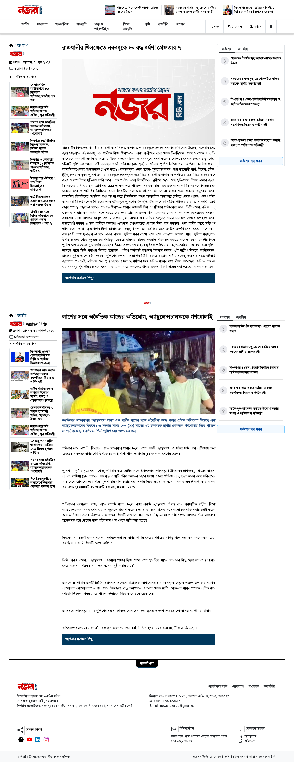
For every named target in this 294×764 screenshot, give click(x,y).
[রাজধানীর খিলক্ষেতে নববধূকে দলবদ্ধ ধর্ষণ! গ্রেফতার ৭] (139, 102)
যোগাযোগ (238, 686)
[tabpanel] (251, 109)
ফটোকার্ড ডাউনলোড (26, 69)
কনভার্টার (269, 686)
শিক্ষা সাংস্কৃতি (127, 26)
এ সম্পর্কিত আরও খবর (22, 77)
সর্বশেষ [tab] (227, 49)
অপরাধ (180, 24)
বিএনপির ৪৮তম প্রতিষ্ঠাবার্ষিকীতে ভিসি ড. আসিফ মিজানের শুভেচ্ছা (254, 10)
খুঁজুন (216, 26)
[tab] (227, 49)
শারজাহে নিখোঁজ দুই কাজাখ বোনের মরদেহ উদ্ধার (138, 10)
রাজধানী (81, 24)
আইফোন (249, 741)
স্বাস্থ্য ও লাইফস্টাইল (101, 26)
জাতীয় (25, 24)
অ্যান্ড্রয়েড (250, 736)
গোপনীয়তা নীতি (217, 686)
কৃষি (147, 24)
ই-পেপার (236, 26)
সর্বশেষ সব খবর (251, 161)
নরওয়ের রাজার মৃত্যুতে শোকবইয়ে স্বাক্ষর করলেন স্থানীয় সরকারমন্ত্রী (196, 10)
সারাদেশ (42, 24)
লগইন (257, 26)
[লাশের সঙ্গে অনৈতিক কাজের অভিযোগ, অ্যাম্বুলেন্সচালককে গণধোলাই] (139, 371)
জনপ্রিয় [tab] (243, 49)
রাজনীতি (163, 24)
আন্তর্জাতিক (61, 24)
